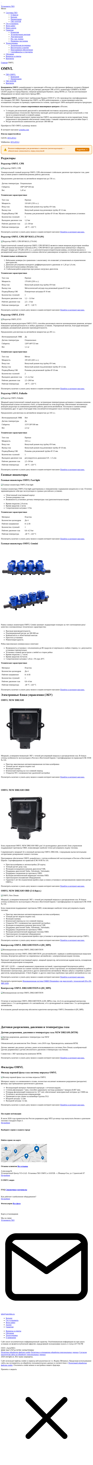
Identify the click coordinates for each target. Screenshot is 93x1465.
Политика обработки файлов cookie (15, 1352)
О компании (11, 1338)
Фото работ (10, 1323)
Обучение (10, 1333)
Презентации (16, 79)
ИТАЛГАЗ (12, 138)
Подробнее (82, 150)
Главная (4, 63)
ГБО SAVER (11, 81)
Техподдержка (12, 1335)
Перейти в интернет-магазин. (72, 232)
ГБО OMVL (11, 74)
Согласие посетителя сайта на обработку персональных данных (44, 1353)
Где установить (12, 1320)
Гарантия (9, 1327)
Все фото (17, 1203)
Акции (9, 1325)
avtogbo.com (24, 130)
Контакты (10, 83)
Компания (15, 77)
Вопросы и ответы (13, 1331)
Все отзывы (23, 1166)
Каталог (9, 1318)
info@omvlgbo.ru (8, 1314)
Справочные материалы (16, 1190)
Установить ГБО (8, 6)
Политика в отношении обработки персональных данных (55, 1352)
